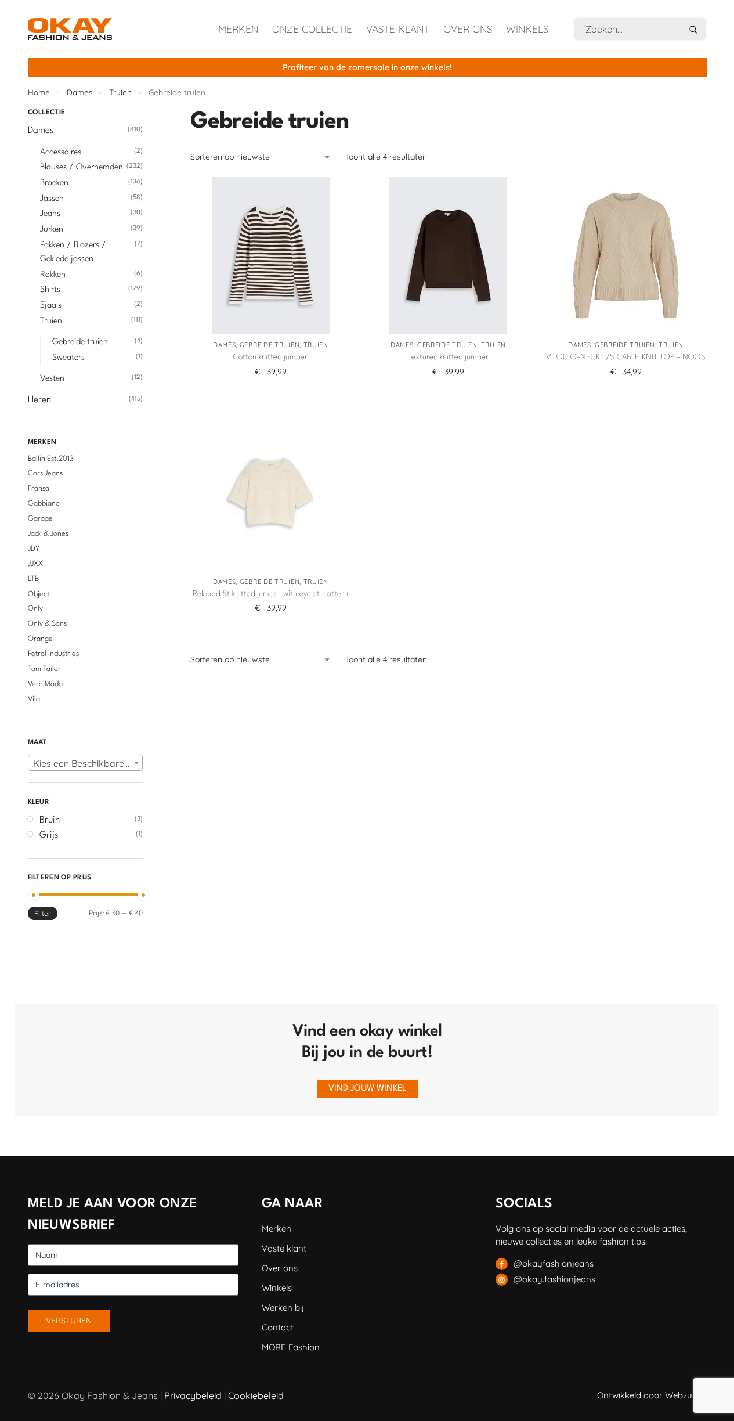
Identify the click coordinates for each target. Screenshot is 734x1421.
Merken (238, 29)
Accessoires (60, 152)
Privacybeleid (193, 1395)
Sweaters (68, 358)
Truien (120, 92)
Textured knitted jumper (448, 357)
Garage (40, 518)
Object (38, 594)
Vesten (52, 378)
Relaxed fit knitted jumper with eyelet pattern (270, 594)
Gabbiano (44, 503)
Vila (34, 699)
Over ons (467, 29)
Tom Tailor (44, 669)
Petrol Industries (53, 654)
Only (35, 608)
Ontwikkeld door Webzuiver (652, 1395)
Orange (40, 639)
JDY (33, 549)
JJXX (35, 564)
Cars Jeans (45, 473)
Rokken (53, 275)
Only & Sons (47, 623)
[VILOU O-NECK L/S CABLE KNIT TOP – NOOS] (626, 255)
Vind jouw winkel (367, 1088)
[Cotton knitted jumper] (270, 255)
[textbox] (85, 763)
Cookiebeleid (256, 1395)
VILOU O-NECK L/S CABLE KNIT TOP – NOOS (626, 357)
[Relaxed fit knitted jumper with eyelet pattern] (270, 492)
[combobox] (85, 763)
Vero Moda (45, 684)
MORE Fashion (291, 1347)
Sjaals (51, 305)
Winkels (527, 29)
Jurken (51, 229)
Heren (39, 400)
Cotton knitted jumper (270, 357)
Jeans (50, 214)
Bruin (49, 820)
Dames (79, 92)
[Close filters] (146, 114)
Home (39, 92)
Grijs (49, 835)
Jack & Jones (48, 534)
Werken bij (283, 1307)
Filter (42, 913)
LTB (33, 579)
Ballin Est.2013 (51, 459)
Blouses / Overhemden (81, 167)
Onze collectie (312, 29)
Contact (278, 1327)
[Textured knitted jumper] (448, 255)
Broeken (54, 183)
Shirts (50, 290)
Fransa (38, 488)
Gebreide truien (270, 345)
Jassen (52, 198)
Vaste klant (397, 29)
